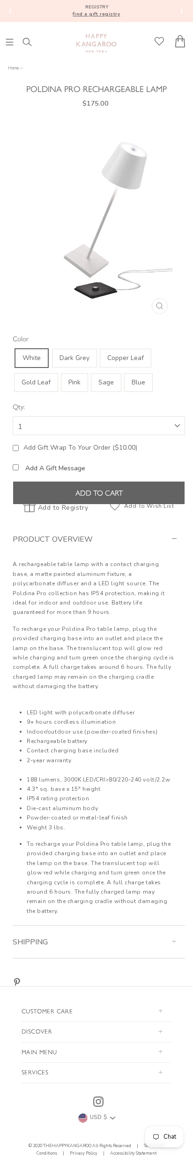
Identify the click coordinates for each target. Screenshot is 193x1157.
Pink (74, 382)
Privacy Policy (83, 1153)
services (35, 1071)
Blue (138, 382)
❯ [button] (181, 11)
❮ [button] (10, 11)
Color (21, 338)
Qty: (19, 406)
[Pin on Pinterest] (17, 982)
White (31, 357)
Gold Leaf (36, 382)
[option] (98, 218)
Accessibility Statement (132, 1153)
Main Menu (39, 1051)
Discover (37, 1031)
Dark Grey (74, 357)
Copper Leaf (125, 357)
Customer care (47, 1010)
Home (13, 68)
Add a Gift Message (54, 468)
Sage (106, 382)
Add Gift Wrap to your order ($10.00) (80, 447)
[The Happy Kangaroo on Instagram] (98, 1101)
